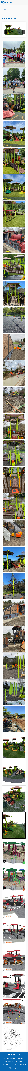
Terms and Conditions (9, 1058)
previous (5, 32)
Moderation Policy (9, 1061)
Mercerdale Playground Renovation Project (13, 10)
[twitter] (11, 1054)
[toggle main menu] (26, 2)
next (23, 32)
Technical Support (6, 1064)
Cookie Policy (22, 1064)
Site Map (15, 1064)
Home (5, 9)
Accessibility (19, 1061)
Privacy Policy (19, 1058)
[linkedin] (16, 1054)
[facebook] (9, 1054)
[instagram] (19, 1054)
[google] (14, 1054)
